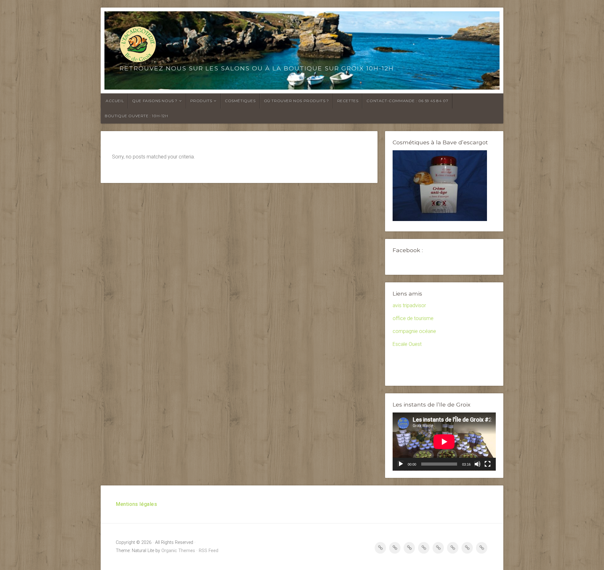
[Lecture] (401, 464)
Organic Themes (178, 550)
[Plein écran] (487, 464)
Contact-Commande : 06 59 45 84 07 (407, 100)
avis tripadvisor (409, 305)
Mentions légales (136, 504)
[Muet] (477, 464)
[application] (444, 441)
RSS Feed (208, 550)
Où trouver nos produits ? (296, 100)
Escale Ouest (407, 344)
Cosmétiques (240, 100)
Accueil (115, 100)
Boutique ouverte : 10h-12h (136, 115)
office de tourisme (413, 318)
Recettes (348, 100)
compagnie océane (414, 331)
